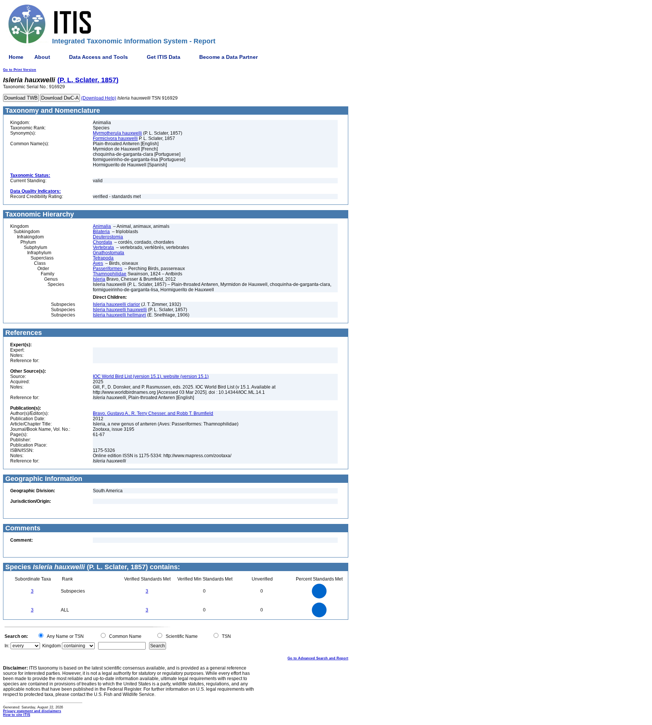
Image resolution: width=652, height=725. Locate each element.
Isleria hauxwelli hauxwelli (120, 309)
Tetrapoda (103, 258)
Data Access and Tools (98, 57)
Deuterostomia (108, 237)
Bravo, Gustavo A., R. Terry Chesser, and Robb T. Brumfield (153, 413)
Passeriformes (107, 268)
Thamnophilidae (109, 273)
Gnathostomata (108, 252)
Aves (98, 263)
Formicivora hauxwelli (115, 138)
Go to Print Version (19, 70)
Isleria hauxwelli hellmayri (119, 315)
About (42, 57)
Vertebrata (103, 247)
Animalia (102, 226)
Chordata (102, 242)
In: (7, 645)
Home (16, 57)
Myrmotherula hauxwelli (117, 133)
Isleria (99, 279)
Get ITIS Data (163, 57)
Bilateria (101, 231)
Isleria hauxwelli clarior (116, 304)
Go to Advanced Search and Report (318, 658)
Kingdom (51, 645)
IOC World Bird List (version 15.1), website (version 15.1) (151, 376)
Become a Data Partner (228, 57)
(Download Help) (98, 98)
